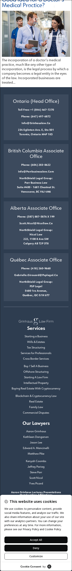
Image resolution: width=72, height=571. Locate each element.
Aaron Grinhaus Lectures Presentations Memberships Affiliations (36, 493)
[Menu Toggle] (6, 36)
